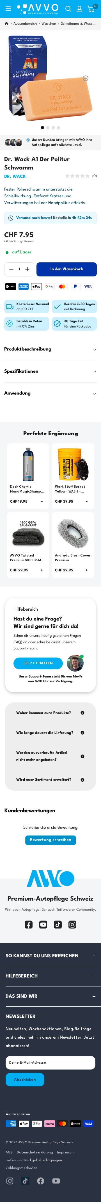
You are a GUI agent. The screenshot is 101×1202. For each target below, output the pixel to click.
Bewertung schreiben (50, 840)
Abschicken (25, 1080)
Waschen (49, 24)
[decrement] (11, 269)
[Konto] (79, 9)
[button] (90, 9)
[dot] (42, 127)
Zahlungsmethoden (21, 1168)
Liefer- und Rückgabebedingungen (34, 1160)
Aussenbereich (25, 24)
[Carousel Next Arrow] (85, 78)
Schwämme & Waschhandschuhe (79, 24)
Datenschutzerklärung (35, 1152)
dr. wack (15, 177)
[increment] (27, 269)
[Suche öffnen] (68, 9)
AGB (9, 1152)
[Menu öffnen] (8, 8)
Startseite (6, 24)
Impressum (66, 1152)
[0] (90, 9)
